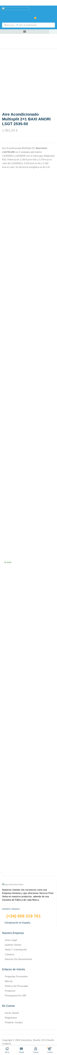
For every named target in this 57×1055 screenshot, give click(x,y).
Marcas (9, 981)
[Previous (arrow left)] (0, 872)
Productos (10, 991)
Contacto (9, 954)
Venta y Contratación (16, 949)
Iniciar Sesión (12, 1013)
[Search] (52, 25)
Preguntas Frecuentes (16, 976)
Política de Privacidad (16, 986)
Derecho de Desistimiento (18, 959)
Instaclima (26, 1040)
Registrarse (11, 1017)
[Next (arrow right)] (1, 872)
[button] (28, 19)
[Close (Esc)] (0, 869)
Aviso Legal (11, 940)
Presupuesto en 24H (15, 995)
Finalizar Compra (14, 1022)
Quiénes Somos (13, 945)
